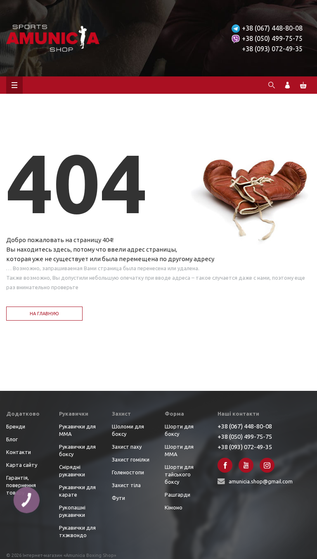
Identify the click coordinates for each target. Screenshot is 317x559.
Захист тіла (126, 485)
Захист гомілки (130, 459)
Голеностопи (128, 472)
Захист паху (127, 447)
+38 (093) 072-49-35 (272, 48)
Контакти (18, 452)
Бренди (15, 426)
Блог (12, 439)
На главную (44, 313)
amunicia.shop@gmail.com (261, 481)
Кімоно (173, 507)
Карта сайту (21, 465)
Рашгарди (177, 494)
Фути (118, 498)
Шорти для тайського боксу (179, 474)
